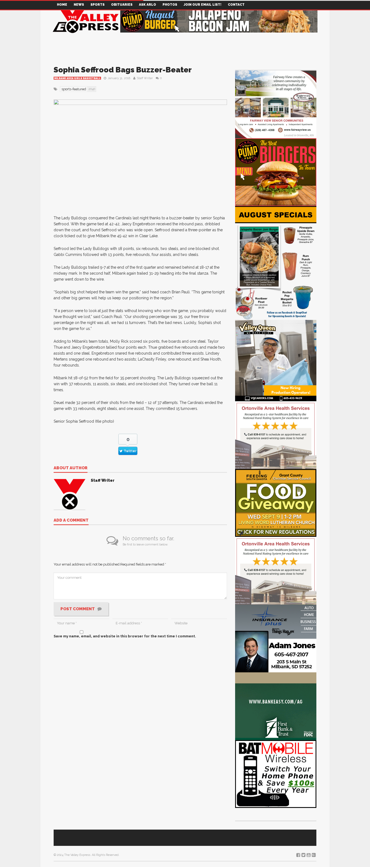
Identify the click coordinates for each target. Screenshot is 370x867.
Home (62, 5)
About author (70, 468)
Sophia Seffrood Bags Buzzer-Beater (123, 69)
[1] (275, 360)
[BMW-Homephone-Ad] (275, 774)
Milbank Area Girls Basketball (77, 78)
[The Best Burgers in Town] (275, 172)
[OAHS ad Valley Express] (275, 435)
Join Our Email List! (202, 5)
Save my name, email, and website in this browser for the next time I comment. (125, 636)
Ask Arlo (147, 5)
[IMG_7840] (275, 263)
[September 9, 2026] (275, 502)
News (79, 5)
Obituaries (121, 5)
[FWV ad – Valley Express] (275, 104)
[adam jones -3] (275, 638)
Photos (170, 5)
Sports (97, 5)
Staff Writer (145, 78)
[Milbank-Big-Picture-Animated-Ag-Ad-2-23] (275, 706)
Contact (236, 5)
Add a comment (71, 520)
